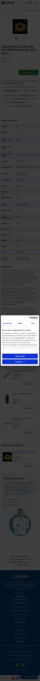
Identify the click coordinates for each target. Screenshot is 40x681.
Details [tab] (20, 323)
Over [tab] (32, 323)
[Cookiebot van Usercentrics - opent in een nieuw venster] (29, 318)
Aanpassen (19, 362)
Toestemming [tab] (7, 323)
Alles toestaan (20, 356)
